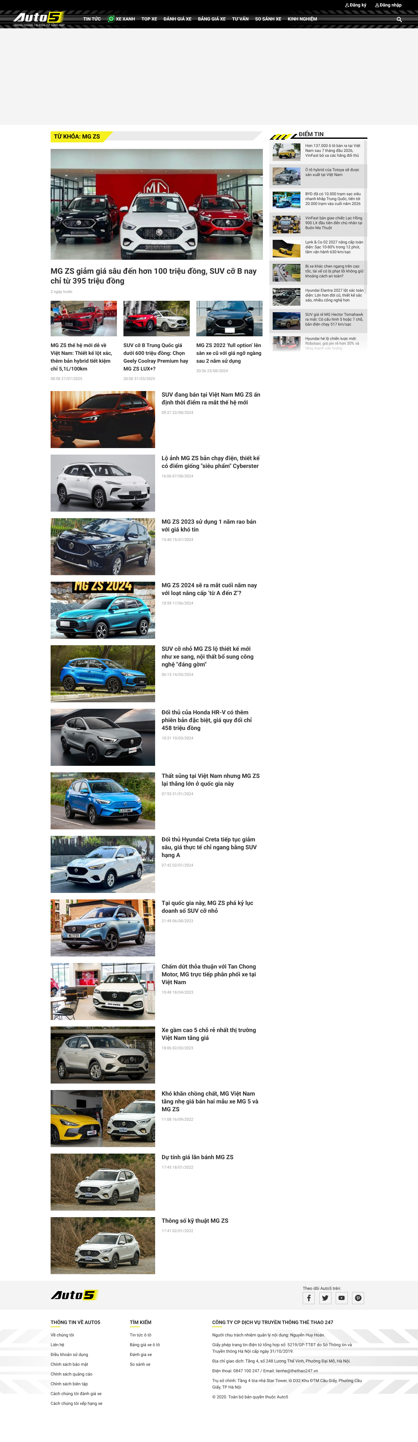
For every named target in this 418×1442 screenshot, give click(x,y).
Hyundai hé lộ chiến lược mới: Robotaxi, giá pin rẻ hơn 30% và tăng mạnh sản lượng (332, 343)
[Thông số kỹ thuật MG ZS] (103, 1245)
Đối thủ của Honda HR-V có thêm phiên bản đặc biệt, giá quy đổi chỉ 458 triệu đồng (207, 720)
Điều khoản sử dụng (69, 1354)
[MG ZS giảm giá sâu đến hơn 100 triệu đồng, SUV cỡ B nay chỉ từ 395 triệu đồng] (157, 204)
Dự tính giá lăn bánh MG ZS (197, 1157)
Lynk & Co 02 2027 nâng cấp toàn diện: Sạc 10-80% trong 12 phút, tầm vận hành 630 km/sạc (334, 247)
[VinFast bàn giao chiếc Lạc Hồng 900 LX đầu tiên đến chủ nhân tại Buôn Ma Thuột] (286, 224)
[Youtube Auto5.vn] (342, 1298)
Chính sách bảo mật (69, 1364)
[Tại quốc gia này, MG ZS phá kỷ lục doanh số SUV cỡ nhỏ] (103, 927)
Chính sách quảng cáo (71, 1374)
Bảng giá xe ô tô (145, 1345)
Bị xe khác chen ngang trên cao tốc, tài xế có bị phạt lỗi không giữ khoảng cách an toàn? (334, 271)
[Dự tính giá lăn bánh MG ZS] (103, 1182)
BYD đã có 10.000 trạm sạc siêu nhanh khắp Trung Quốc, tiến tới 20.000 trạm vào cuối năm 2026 (333, 199)
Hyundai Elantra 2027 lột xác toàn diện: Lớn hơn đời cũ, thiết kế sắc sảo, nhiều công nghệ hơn (334, 295)
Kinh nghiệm (302, 19)
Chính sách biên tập (69, 1384)
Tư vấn (240, 19)
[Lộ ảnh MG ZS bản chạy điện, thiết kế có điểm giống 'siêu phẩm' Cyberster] (103, 483)
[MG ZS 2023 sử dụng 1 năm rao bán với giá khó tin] (103, 546)
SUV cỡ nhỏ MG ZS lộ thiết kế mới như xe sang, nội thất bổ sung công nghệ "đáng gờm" (208, 657)
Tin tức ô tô (141, 1335)
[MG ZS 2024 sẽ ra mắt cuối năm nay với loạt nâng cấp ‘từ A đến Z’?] (103, 610)
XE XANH (125, 19)
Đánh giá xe (177, 19)
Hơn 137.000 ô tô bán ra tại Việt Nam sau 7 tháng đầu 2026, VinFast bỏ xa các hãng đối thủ (332, 150)
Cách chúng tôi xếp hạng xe (77, 1403)
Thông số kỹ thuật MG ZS (195, 1220)
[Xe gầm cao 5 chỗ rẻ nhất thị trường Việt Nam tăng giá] (103, 1055)
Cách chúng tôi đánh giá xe (76, 1393)
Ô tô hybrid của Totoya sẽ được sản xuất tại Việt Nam (332, 172)
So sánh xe (268, 19)
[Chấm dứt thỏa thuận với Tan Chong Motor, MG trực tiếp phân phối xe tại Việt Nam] (103, 991)
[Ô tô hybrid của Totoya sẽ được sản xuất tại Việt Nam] (286, 176)
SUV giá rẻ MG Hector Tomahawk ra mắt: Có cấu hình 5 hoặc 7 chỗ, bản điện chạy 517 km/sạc (334, 319)
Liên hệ (57, 1345)
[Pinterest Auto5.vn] (358, 1298)
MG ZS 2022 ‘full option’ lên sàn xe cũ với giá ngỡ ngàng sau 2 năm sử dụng (228, 353)
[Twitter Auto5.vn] (325, 1298)
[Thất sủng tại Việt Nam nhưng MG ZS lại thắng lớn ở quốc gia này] (103, 800)
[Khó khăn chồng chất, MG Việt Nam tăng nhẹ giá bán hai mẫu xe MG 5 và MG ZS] (103, 1118)
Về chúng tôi (62, 1335)
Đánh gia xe (141, 1354)
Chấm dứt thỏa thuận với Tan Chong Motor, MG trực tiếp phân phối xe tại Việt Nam (209, 974)
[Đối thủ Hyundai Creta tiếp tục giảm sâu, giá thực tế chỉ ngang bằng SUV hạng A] (103, 864)
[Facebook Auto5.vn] (309, 1298)
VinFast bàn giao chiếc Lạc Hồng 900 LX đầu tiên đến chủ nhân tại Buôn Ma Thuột (333, 223)
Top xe (149, 19)
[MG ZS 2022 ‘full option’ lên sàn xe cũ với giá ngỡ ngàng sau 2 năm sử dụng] (229, 319)
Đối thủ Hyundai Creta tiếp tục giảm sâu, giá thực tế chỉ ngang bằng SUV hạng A (209, 847)
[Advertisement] (209, 75)
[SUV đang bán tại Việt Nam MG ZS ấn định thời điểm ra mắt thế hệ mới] (103, 419)
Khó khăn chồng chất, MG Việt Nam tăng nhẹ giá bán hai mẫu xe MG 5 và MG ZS (210, 1101)
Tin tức (92, 19)
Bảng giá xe (212, 19)
